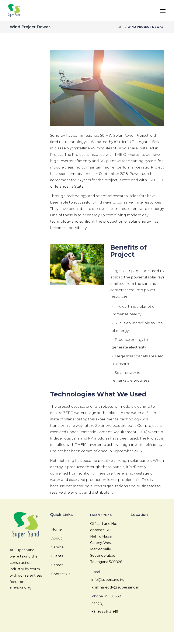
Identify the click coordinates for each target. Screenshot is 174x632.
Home (119, 26)
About (56, 538)
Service (57, 547)
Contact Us (60, 574)
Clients (57, 556)
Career (57, 565)
